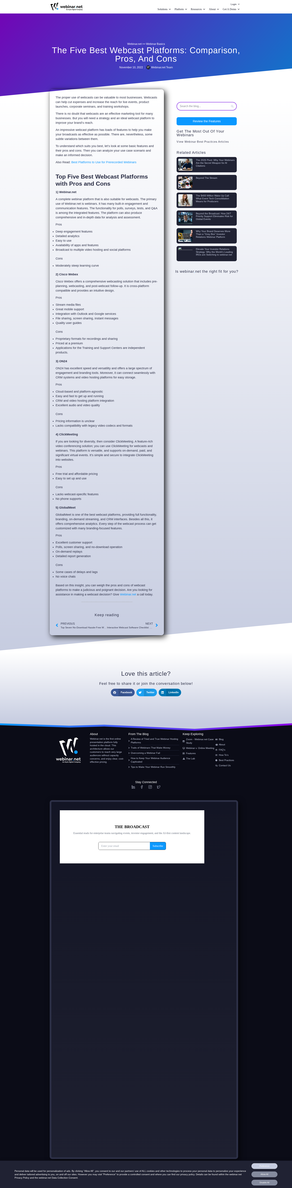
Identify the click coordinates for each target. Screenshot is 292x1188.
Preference (264, 1166)
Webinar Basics (155, 43)
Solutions (162, 9)
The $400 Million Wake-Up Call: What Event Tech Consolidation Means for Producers (212, 198)
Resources (196, 9)
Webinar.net (128, 594)
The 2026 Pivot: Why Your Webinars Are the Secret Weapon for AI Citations (215, 163)
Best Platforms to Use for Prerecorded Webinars (103, 162)
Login (234, 4)
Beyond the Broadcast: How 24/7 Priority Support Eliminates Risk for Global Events (214, 216)
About (212, 9)
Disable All (264, 1182)
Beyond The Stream (206, 178)
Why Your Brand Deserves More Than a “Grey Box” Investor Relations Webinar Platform (213, 234)
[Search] (232, 106)
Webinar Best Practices (201, 141)
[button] (207, 121)
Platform (179, 9)
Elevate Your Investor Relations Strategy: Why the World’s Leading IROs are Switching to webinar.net (214, 252)
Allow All (264, 1174)
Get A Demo (229, 9)
